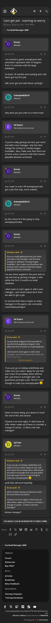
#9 (45, 454)
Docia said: (12, 337)
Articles (8, 576)
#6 (45, 246)
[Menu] (5, 11)
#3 (45, 136)
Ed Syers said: (13, 252)
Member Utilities (19, 615)
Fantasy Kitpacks (13, 594)
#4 (45, 181)
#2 (45, 107)
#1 (45, 54)
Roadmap (10, 580)
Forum (8, 558)
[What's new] (40, 11)
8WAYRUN (44, 615)
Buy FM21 (9, 566)
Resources (10, 562)
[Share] (41, 54)
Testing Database (14, 597)
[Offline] (6, 42)
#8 (45, 407)
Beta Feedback (12, 583)
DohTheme (43, 620)
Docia (8, 24)
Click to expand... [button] (26, 360)
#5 (45, 213)
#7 (45, 331)
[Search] (46, 11)
